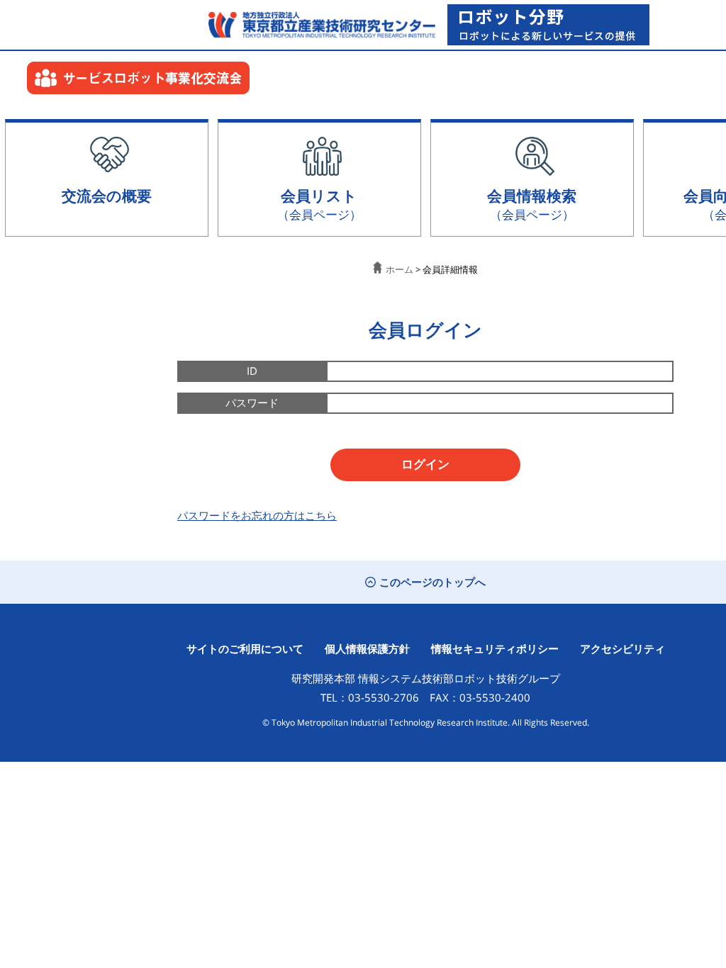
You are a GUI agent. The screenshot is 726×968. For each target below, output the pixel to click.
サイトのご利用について (244, 648)
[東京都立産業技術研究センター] (318, 25)
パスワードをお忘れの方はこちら (257, 515)
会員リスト (319, 204)
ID (252, 371)
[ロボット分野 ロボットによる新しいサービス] (548, 25)
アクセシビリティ (622, 648)
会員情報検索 (531, 204)
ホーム (399, 269)
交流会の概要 (107, 195)
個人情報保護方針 (367, 648)
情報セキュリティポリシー (495, 648)
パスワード (252, 402)
